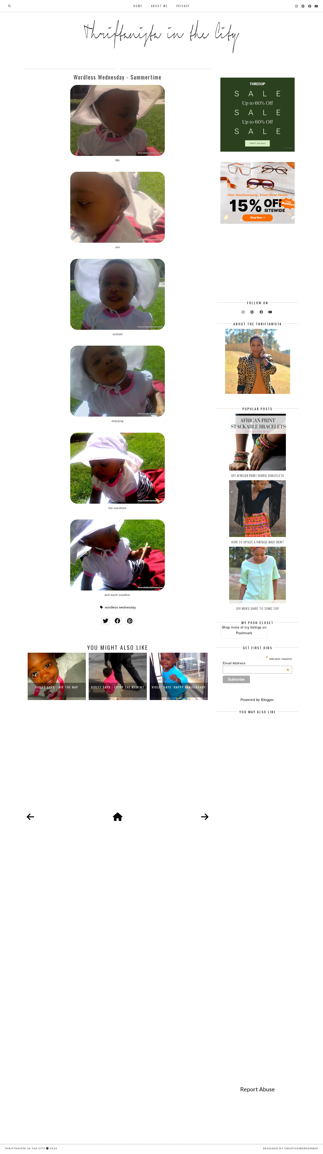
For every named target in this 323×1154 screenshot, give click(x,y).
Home (138, 6)
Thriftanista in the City (25, 1148)
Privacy (183, 6)
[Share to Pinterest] (129, 621)
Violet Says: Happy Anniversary (118, 687)
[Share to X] (105, 621)
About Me (159, 6)
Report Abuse (257, 1089)
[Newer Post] (30, 817)
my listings (253, 627)
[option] (56, 676)
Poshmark (244, 632)
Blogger (267, 700)
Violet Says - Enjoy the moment (56, 687)
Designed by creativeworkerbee (290, 1148)
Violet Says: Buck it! (179, 687)
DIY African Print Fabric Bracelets (257, 475)
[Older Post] (205, 817)
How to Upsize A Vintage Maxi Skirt (257, 541)
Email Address (256, 663)
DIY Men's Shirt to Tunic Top (257, 608)
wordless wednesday (120, 607)
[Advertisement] (117, 761)
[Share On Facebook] (117, 621)
